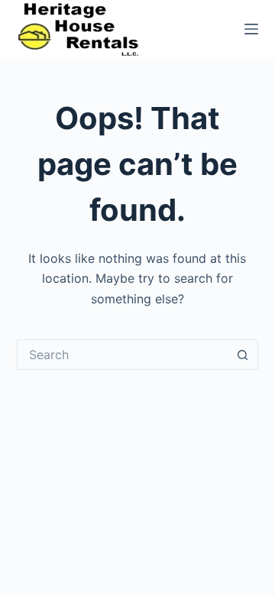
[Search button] (243, 354)
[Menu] (251, 29)
